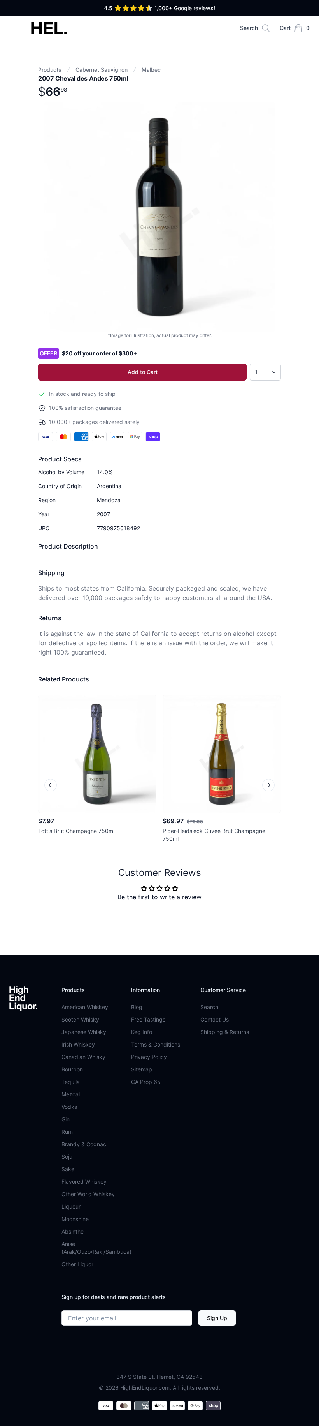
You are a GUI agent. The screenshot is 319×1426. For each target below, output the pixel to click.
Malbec (151, 69)
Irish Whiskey (78, 1044)
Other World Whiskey (88, 1194)
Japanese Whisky (83, 1032)
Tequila (70, 1081)
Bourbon (72, 1069)
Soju (66, 1156)
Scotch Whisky (80, 1019)
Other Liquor (77, 1264)
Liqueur (71, 1206)
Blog (136, 1007)
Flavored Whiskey (84, 1181)
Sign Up (217, 1318)
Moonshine (75, 1219)
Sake (67, 1169)
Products (49, 69)
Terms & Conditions (155, 1044)
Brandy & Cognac (83, 1144)
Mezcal (70, 1094)
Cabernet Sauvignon (101, 69)
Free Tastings (148, 1019)
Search (209, 1007)
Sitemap (141, 1069)
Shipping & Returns (224, 1032)
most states (81, 588)
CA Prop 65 (146, 1081)
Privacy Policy (149, 1057)
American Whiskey (84, 1007)
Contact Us (214, 1019)
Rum (67, 1131)
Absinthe (72, 1231)
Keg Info (141, 1032)
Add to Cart (143, 372)
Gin (65, 1119)
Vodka (69, 1106)
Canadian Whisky (83, 1057)
